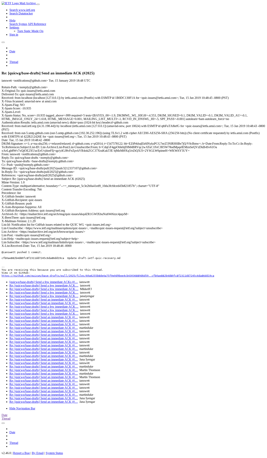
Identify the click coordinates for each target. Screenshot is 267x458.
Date (12, 51)
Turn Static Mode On (30, 31)
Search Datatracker (21, 13)
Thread (13, 62)
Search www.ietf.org (22, 10)
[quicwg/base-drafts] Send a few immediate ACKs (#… (43, 282)
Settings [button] (14, 27)
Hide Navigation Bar (22, 408)
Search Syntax (18, 24)
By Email (38, 453)
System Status (54, 453)
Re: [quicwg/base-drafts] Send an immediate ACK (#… (43, 299)
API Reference (37, 24)
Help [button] (12, 20)
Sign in (13, 34)
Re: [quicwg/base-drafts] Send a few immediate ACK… (43, 285)
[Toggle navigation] (38, 4)
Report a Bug (21, 453)
